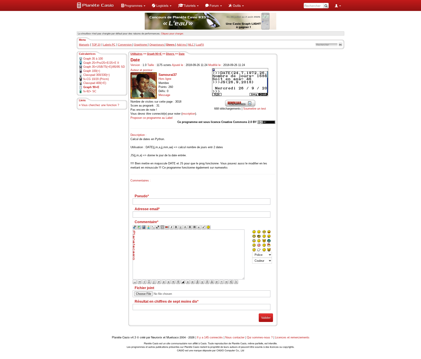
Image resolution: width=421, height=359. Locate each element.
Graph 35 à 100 (93, 58)
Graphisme (141, 44)
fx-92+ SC (89, 91)
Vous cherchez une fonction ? (100, 105)
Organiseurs (157, 44)
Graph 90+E (154, 53)
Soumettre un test (254, 108)
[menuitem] (133, 5)
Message (164, 95)
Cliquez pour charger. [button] (172, 33)
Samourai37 (168, 74)
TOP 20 (96, 44)
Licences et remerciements (292, 337)
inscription (188, 113)
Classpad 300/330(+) (96, 74)
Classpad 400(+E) (94, 83)
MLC (191, 44)
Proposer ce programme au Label (151, 117)
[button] (133, 5)
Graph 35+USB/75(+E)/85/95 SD (104, 66)
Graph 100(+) (91, 71)
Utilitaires (136, 53)
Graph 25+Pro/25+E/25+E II (101, 62)
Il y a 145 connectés (210, 337)
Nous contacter (234, 337)
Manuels (84, 44)
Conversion (125, 44)
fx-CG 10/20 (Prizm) (96, 79)
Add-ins (182, 44)
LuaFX (200, 44)
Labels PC (109, 44)
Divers (170, 53)
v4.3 (133, 337)
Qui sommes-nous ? (260, 337)
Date (182, 53)
